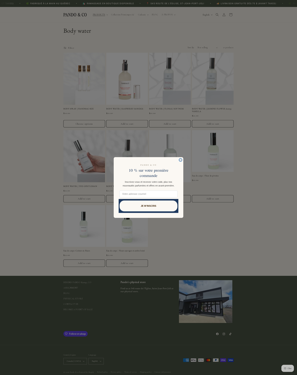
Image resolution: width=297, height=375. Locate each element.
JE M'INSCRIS (148, 206)
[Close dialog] (180, 159)
